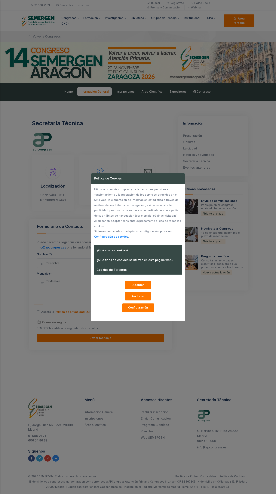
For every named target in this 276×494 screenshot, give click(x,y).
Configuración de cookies (111, 236)
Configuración (138, 307)
